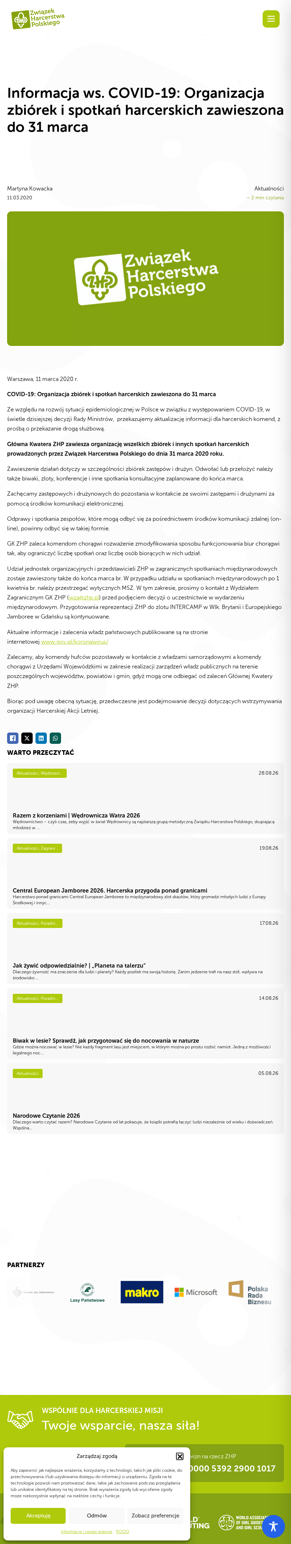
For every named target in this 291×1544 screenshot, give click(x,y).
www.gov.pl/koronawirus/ (74, 641)
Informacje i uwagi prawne (86, 1531)
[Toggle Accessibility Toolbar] (273, 1526)
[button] (179, 1456)
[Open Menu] (271, 18)
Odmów (97, 1515)
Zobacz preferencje (155, 1515)
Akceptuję (38, 1515)
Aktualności (269, 188)
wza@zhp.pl (84, 597)
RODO (122, 1531)
